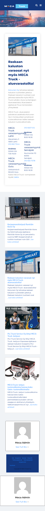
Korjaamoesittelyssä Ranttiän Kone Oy (20, 225)
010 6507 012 (29, 128)
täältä (16, 177)
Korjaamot (18, 458)
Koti (13, 458)
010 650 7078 (29, 161)
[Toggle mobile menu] (41, 5)
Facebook (12, 465)
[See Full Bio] (28, 447)
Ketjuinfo (29, 458)
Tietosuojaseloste (17, 460)
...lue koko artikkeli (15, 298)
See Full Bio (21, 447)
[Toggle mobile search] (36, 5)
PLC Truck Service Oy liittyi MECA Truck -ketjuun (22, 334)
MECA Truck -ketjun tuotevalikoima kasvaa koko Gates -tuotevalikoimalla (20, 387)
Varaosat (24, 458)
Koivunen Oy (13, 90)
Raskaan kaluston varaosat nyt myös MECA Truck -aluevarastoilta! (21, 280)
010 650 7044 (14, 144)
